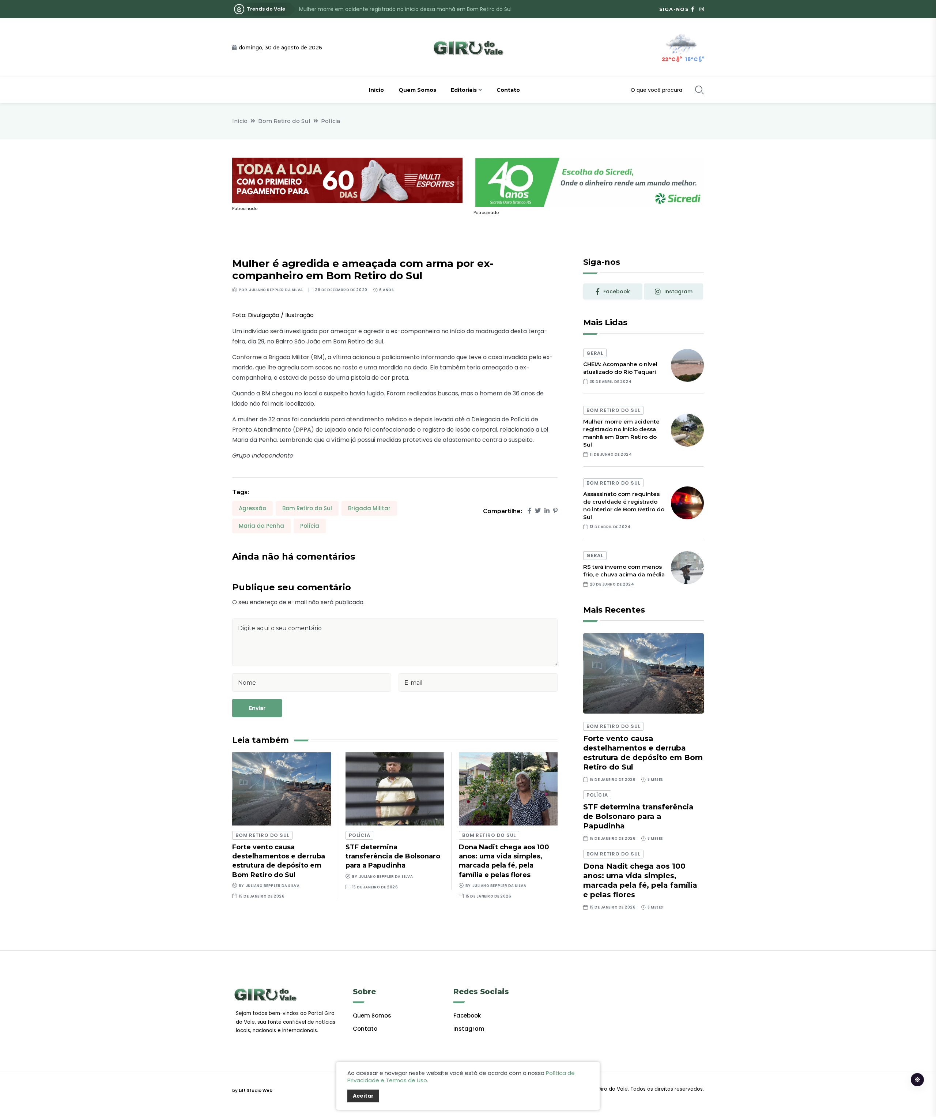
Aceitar (363, 1095)
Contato (508, 90)
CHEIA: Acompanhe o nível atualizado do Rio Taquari (620, 368)
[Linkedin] (547, 511)
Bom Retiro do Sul (284, 120)
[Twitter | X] (538, 511)
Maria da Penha (261, 526)
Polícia (330, 120)
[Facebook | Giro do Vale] (692, 9)
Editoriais (464, 90)
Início (376, 90)
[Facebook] (529, 511)
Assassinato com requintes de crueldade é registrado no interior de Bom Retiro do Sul (408, 9)
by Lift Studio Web (252, 1090)
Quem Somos (417, 90)
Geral (594, 353)
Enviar (257, 708)
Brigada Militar (369, 508)
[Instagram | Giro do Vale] (701, 9)
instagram (678, 291)
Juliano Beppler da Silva (276, 289)
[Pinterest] (555, 511)
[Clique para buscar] (699, 90)
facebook (616, 291)
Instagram (468, 1029)
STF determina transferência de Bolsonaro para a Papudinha (393, 856)
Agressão (252, 508)
